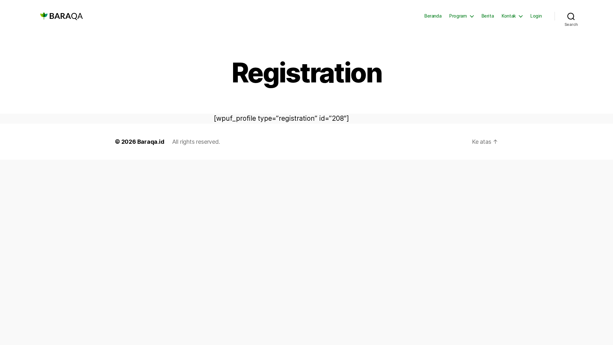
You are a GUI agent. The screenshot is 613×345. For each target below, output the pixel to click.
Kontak (509, 16)
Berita (487, 16)
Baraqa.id (150, 141)
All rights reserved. (196, 141)
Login (536, 16)
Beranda (432, 16)
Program (458, 16)
